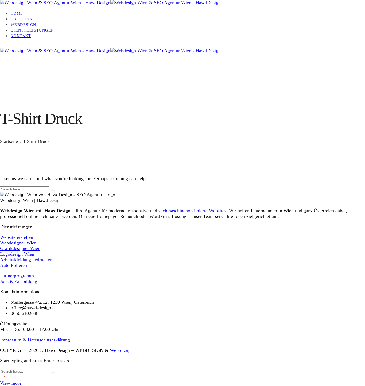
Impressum (10, 339)
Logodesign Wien (17, 254)
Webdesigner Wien (18, 242)
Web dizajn (121, 350)
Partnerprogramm (17, 275)
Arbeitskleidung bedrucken (26, 259)
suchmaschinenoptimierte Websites (192, 210)
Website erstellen (16, 237)
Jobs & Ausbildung (19, 281)
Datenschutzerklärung (49, 339)
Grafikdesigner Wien (20, 248)
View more (10, 383)
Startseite (9, 141)
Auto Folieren (13, 265)
